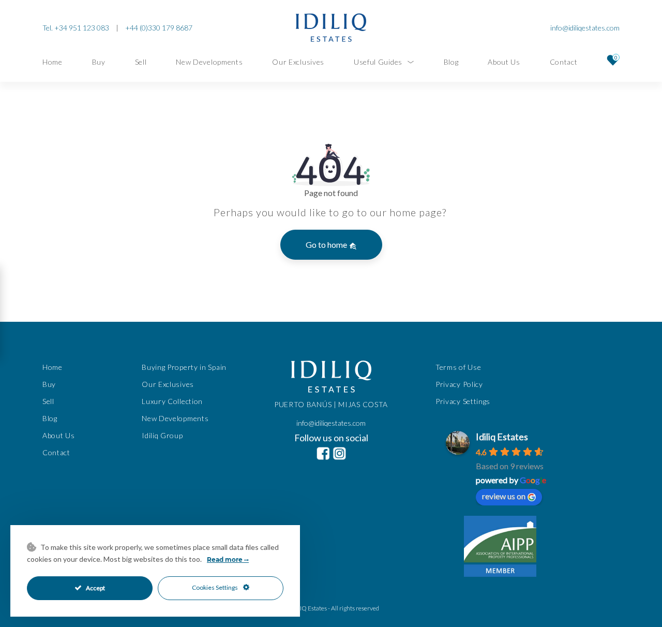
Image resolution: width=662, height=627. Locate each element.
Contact (564, 61)
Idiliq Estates (502, 436)
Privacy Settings (462, 401)
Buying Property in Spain (184, 367)
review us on (503, 496)
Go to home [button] (327, 244)
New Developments (209, 61)
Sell (141, 61)
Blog (451, 61)
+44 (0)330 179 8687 (158, 27)
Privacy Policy (459, 384)
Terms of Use (458, 367)
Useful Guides (378, 61)
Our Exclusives (298, 61)
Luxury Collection (172, 401)
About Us (504, 61)
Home (52, 61)
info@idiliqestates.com (585, 27)
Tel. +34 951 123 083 (75, 27)
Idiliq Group (162, 435)
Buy (99, 61)
